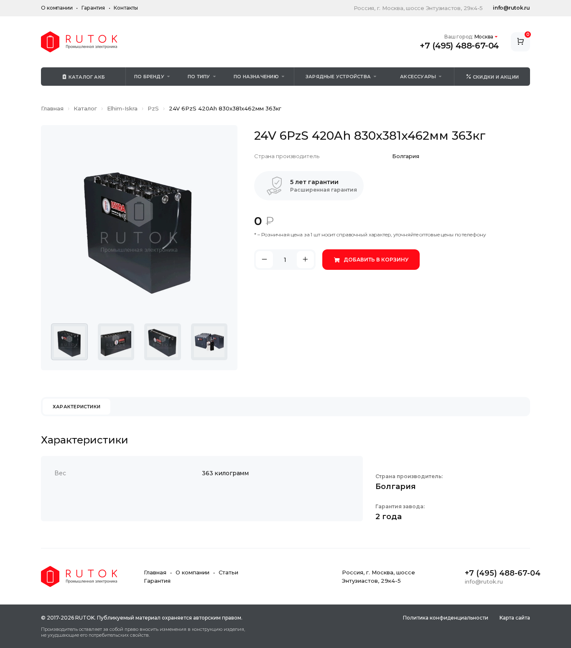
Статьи (228, 572)
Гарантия (93, 8)
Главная (52, 108)
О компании (57, 8)
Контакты (126, 8)
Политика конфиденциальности (445, 618)
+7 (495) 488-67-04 (459, 46)
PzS (153, 108)
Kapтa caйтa (515, 618)
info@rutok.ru (511, 8)
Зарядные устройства (338, 76)
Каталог (85, 108)
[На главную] (79, 41)
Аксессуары (418, 76)
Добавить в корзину (376, 259)
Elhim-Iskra (122, 108)
